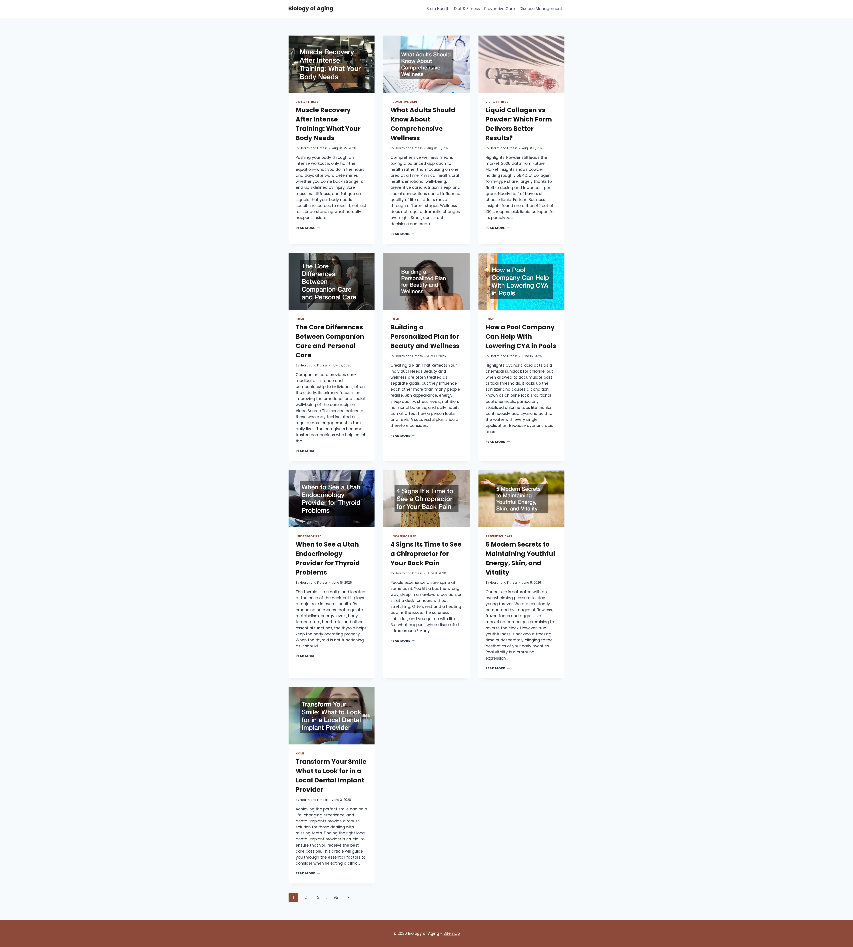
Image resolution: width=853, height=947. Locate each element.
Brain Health (438, 8)
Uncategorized (309, 536)
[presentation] (332, 64)
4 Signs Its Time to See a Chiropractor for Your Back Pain (426, 553)
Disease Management (541, 8)
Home (300, 319)
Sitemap (452, 933)
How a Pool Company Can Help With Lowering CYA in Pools (521, 336)
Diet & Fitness (467, 8)
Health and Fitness (314, 148)
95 (335, 897)
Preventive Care (499, 8)
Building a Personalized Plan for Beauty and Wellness (425, 336)
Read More (308, 228)
